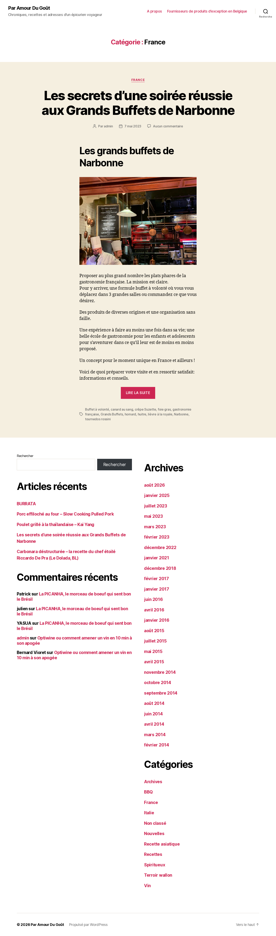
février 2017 (156, 578)
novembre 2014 (160, 672)
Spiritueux (154, 864)
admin (108, 126)
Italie (149, 812)
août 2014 (154, 703)
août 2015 (154, 630)
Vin (147, 885)
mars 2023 (155, 526)
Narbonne (181, 414)
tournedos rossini (98, 419)
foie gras (164, 409)
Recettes (153, 854)
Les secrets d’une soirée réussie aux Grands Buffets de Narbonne (138, 103)
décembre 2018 (160, 568)
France (138, 80)
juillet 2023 (155, 505)
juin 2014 (153, 713)
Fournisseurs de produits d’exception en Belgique (207, 11)
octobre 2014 (157, 682)
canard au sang (122, 409)
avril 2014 (154, 724)
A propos (154, 11)
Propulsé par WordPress (88, 924)
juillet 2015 (155, 641)
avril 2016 (154, 609)
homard (130, 414)
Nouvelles (154, 833)
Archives (153, 781)
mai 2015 (153, 651)
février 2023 (156, 537)
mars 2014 (155, 734)
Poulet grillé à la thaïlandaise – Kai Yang (55, 524)
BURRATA (26, 503)
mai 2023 (153, 516)
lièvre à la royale (160, 414)
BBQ (148, 791)
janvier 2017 (156, 589)
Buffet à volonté (97, 409)
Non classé (155, 823)
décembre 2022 (160, 547)
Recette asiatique (162, 844)
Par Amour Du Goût (29, 8)
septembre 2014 (160, 693)
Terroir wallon (158, 875)
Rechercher (25, 456)
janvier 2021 (156, 557)
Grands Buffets (112, 414)
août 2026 (154, 485)
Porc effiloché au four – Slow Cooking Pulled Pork (65, 514)
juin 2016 (153, 599)
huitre (142, 414)
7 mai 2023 (132, 126)
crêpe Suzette (145, 409)
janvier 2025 (157, 495)
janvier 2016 (156, 620)
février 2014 (156, 744)
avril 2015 (154, 661)
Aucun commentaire (168, 126)
